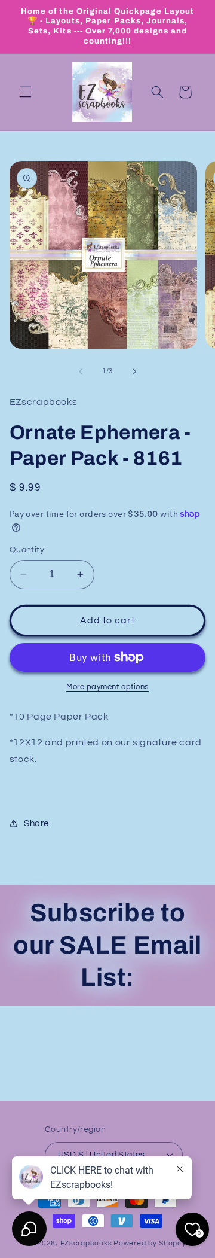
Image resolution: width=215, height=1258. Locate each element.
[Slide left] (80, 371)
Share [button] (36, 823)
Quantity (27, 550)
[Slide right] (134, 371)
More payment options (107, 687)
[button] (25, 92)
